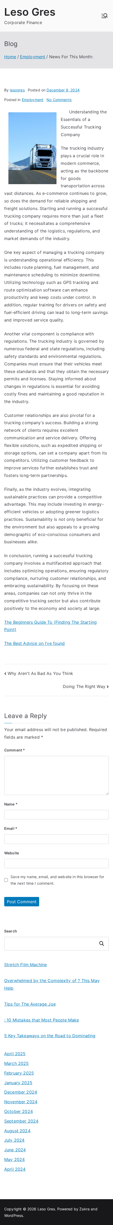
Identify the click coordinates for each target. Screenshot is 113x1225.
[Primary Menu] (104, 15)
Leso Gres (29, 11)
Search (10, 931)
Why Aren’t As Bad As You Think (40, 673)
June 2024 (15, 1149)
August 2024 (17, 1130)
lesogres (17, 90)
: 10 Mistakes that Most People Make (41, 1020)
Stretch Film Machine (25, 964)
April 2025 (15, 1053)
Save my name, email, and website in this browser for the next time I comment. (57, 879)
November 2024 (20, 1101)
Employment (33, 99)
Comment (14, 750)
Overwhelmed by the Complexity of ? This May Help (52, 984)
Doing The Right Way (84, 686)
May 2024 (14, 1159)
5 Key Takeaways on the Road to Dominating (50, 1035)
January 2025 (18, 1082)
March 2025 (16, 1063)
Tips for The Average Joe (30, 1004)
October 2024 (18, 1111)
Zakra (84, 1209)
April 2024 (15, 1169)
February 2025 (19, 1073)
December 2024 (20, 1092)
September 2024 (21, 1121)
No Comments (59, 99)
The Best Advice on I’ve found (34, 643)
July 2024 (14, 1140)
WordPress (13, 1215)
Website (11, 853)
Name (11, 804)
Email (10, 828)
